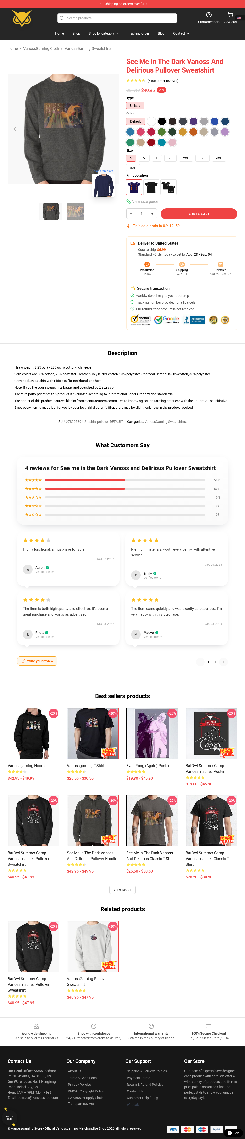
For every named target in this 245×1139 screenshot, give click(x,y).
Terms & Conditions (82, 1078)
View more (122, 890)
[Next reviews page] (223, 662)
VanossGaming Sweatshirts (88, 48)
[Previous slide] (15, 129)
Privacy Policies (79, 1084)
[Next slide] (111, 129)
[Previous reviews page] (200, 662)
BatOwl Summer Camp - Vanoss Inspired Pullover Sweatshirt (28, 859)
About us (74, 1071)
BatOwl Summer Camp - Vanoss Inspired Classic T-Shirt (208, 859)
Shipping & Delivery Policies (147, 1071)
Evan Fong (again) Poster (147, 765)
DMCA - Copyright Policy (86, 1091)
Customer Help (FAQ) (142, 1098)
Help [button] (236, 1133)
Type (130, 98)
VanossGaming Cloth (41, 48)
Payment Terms (138, 1078)
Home (13, 48)
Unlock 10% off (10, 1117)
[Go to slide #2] (75, 211)
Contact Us (135, 1091)
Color (130, 113)
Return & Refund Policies (145, 1084)
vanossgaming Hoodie (27, 765)
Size (129, 150)
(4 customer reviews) (162, 81)
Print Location (137, 175)
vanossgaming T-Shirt (85, 765)
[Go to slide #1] (50, 211)
